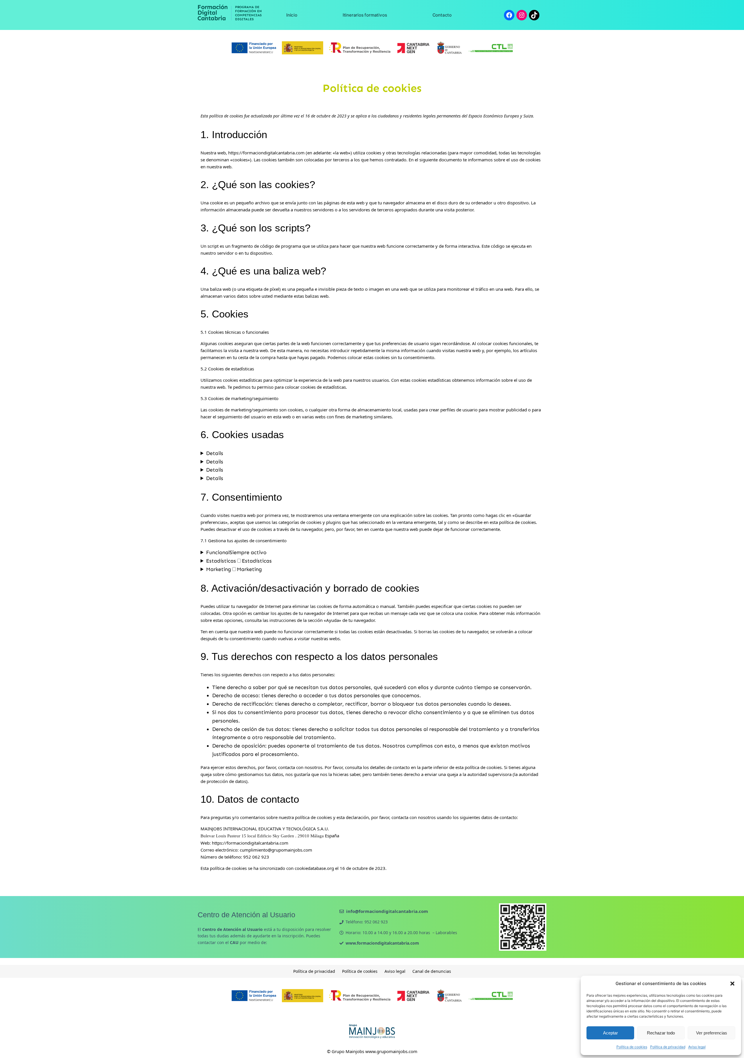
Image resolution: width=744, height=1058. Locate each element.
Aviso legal (697, 1047)
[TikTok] (534, 15)
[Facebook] (509, 15)
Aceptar (610, 1032)
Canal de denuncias (431, 971)
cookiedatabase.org (314, 868)
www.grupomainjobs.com (391, 1051)
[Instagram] (521, 15)
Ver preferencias (711, 1032)
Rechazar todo (661, 1032)
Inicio (291, 15)
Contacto (442, 15)
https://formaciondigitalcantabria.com (266, 153)
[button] (732, 983)
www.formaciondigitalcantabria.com (382, 943)
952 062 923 (376, 922)
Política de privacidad (667, 1047)
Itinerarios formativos (365, 15)
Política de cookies (631, 1047)
